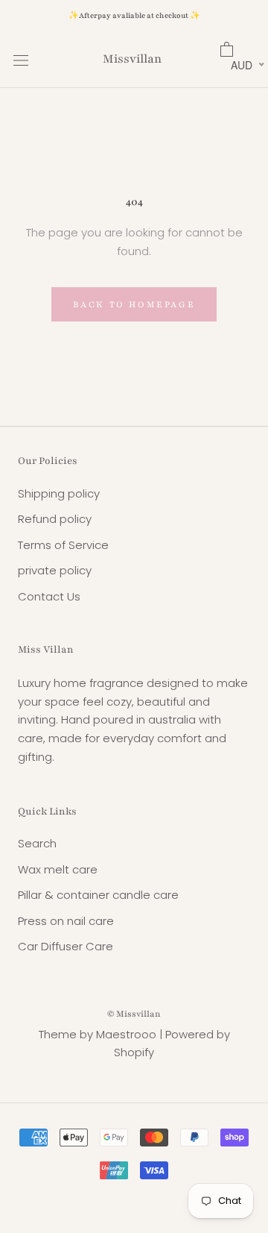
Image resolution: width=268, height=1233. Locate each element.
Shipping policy (59, 493)
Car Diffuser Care (65, 946)
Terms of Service (63, 545)
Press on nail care (66, 921)
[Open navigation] (20, 60)
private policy (55, 570)
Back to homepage (134, 304)
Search (37, 843)
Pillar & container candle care (98, 895)
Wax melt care (58, 869)
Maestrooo (126, 1034)
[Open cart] (237, 50)
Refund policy (55, 519)
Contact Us (49, 596)
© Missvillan (134, 1014)
